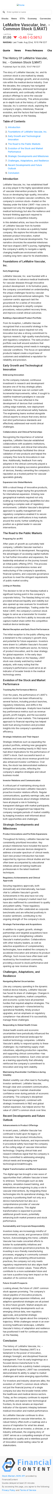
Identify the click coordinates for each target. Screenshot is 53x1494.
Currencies (45, 18)
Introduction (14, 127)
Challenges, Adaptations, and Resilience (28, 160)
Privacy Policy (8, 1490)
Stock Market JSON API (13, 1476)
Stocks (4, 18)
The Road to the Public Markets (24, 144)
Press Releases (34, 50)
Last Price (7, 34)
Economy (32, 18)
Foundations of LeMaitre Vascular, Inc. (27, 131)
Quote (6, 50)
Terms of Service (28, 1490)
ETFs (22, 18)
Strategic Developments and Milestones (28, 156)
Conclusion (13, 173)
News (14, 18)
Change (30, 34)
